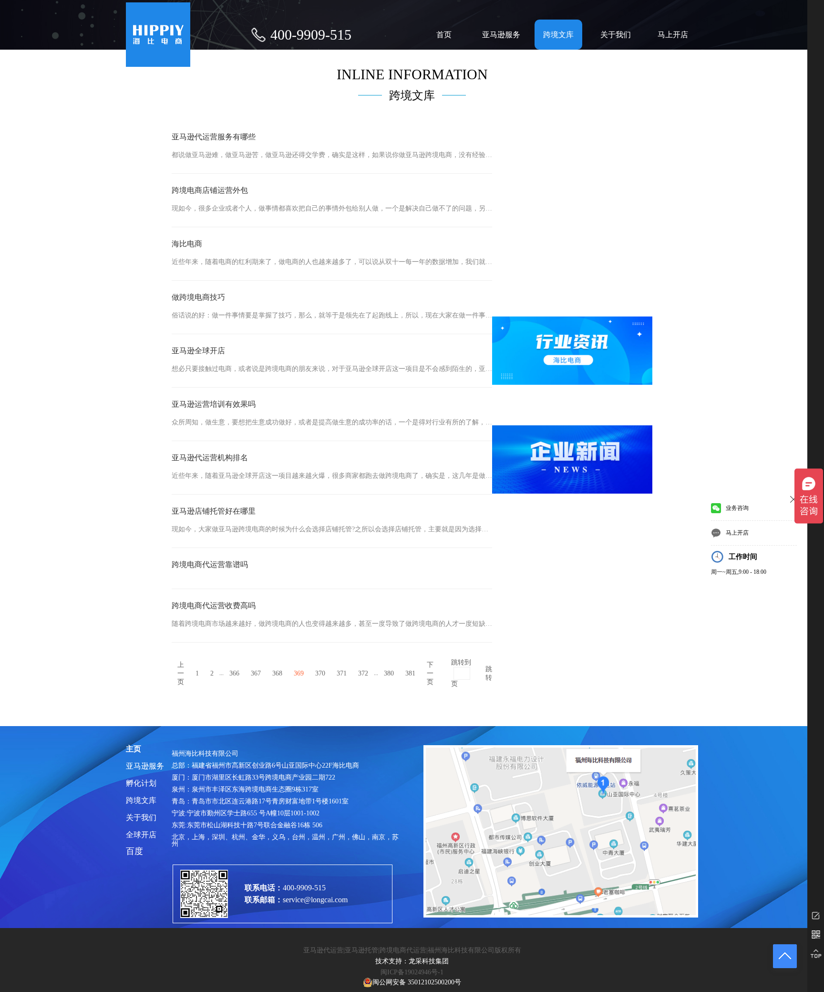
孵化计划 (141, 783)
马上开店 (673, 35)
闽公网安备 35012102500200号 (416, 982)
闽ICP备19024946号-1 (412, 972)
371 (342, 673)
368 (277, 673)
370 (320, 673)
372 (363, 673)
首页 (444, 35)
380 (389, 673)
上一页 (180, 673)
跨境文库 (558, 35)
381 (410, 673)
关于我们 (615, 35)
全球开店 (141, 835)
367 (256, 673)
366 (234, 673)
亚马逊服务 (501, 35)
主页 (133, 749)
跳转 (488, 673)
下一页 (430, 673)
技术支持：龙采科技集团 (412, 961)
